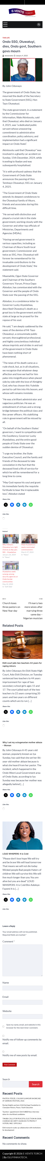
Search (6, 1079)
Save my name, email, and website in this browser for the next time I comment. (23, 1026)
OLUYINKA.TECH (17, 1157)
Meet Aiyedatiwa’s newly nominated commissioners (28, 547)
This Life (6, 38)
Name (5, 982)
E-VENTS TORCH (32, 1153)
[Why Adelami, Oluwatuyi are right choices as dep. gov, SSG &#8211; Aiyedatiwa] (10, 538)
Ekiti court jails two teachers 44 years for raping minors (22, 664)
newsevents (8, 56)
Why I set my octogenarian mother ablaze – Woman (22, 744)
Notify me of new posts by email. (19, 1055)
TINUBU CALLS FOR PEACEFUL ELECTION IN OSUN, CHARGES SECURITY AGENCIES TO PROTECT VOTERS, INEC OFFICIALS (22, 1121)
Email (5, 996)
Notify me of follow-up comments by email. (22, 1041)
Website (7, 1010)
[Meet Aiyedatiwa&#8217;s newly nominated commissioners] (29, 538)
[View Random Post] (22, 2)
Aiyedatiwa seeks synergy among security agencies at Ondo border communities (10, 576)
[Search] (39, 24)
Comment (8, 941)
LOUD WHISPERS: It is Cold (15, 853)
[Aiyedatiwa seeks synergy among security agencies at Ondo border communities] (10, 565)
